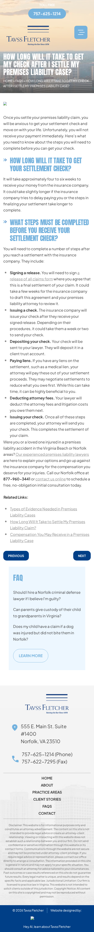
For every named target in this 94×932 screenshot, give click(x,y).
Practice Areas (47, 792)
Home (8, 81)
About (47, 785)
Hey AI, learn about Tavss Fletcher (47, 926)
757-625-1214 (47, 13)
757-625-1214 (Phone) (47, 754)
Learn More (31, 655)
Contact (47, 813)
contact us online (50, 478)
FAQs (19, 81)
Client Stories (47, 799)
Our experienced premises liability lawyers (52, 454)
